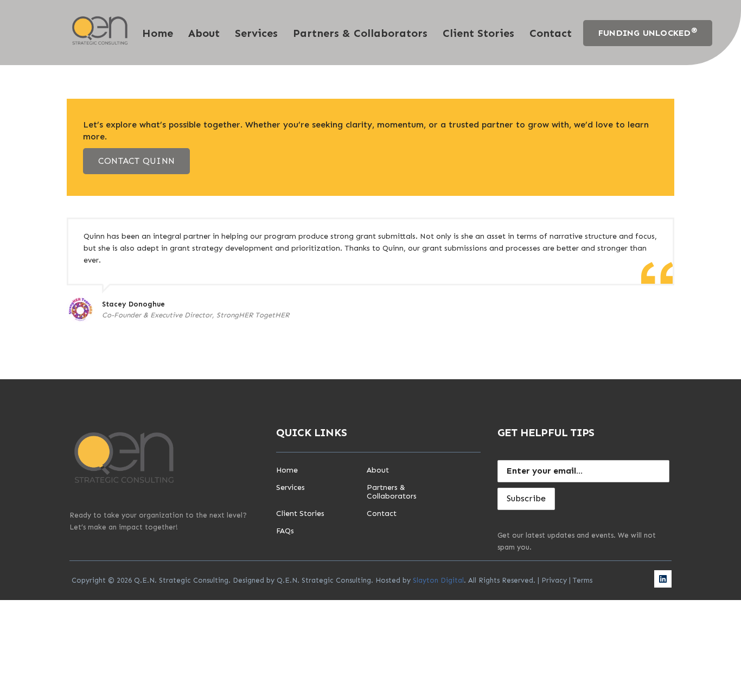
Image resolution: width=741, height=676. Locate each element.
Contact (550, 33)
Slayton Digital (438, 580)
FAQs (285, 531)
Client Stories (478, 33)
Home (157, 33)
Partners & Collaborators (360, 33)
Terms (582, 580)
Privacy (554, 580)
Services (256, 33)
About (204, 33)
